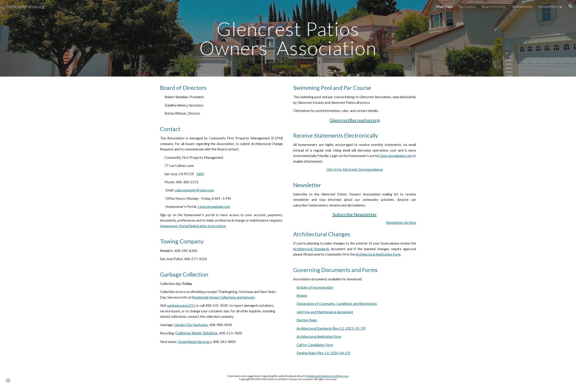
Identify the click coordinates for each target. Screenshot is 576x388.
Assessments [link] (522, 6)
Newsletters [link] (548, 6)
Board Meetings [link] (494, 6)
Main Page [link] (444, 6)
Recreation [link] (467, 6)
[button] (570, 6)
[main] (288, 38)
